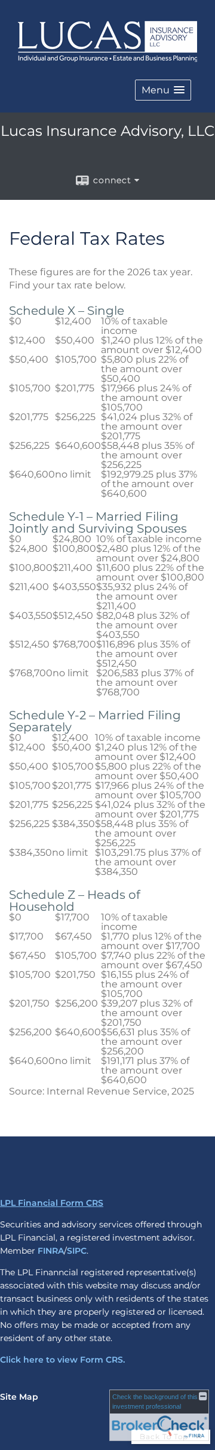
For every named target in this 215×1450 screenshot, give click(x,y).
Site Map (19, 1396)
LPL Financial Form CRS (51, 1202)
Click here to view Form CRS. (62, 1359)
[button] (163, 90)
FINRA (51, 1250)
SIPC (77, 1250)
